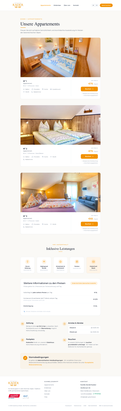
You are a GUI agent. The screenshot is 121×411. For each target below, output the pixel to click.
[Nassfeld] (14, 396)
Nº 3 (25, 216)
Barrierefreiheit (92, 405)
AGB (85, 405)
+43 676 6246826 (86, 394)
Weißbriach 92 (85, 388)
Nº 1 (25, 81)
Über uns (67, 5)
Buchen (88, 89)
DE (93, 5)
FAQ (45, 397)
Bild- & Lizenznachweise (106, 405)
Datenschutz (77, 405)
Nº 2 (25, 149)
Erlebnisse (57, 5)
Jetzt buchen (106, 5)
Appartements (46, 5)
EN (96, 5)
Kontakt (76, 5)
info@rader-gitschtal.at (88, 397)
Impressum (68, 405)
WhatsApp (98, 393)
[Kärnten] (25, 396)
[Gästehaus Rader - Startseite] (18, 5)
